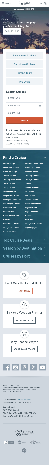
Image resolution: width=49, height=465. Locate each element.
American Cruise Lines (34, 164)
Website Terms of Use (11, 389)
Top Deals (24, 81)
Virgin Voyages (31, 227)
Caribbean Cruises (24, 64)
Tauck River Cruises (11, 223)
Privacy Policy (14, 385)
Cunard (28, 184)
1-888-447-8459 (23, 399)
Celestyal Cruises (32, 180)
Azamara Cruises (31, 172)
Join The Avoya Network (12, 391)
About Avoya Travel (24, 349)
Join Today (24, 291)
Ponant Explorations (33, 203)
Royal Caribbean (31, 211)
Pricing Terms (25, 389)
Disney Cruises (9, 188)
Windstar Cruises (9, 231)
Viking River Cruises (11, 227)
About (5, 385)
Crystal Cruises (9, 184)
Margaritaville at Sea (11, 196)
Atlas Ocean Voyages (11, 168)
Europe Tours (24, 72)
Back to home (12, 31)
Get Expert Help (24, 320)
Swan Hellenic (30, 219)
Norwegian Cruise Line (12, 200)
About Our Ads (35, 387)
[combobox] (24, 97)
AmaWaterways (9, 164)
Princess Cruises (9, 207)
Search (25, 120)
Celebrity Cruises (32, 176)
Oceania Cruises (31, 200)
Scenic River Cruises (11, 215)
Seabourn (29, 215)
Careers (35, 389)
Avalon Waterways (10, 172)
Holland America (9, 192)
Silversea (6, 219)
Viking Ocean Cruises (33, 223)
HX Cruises (29, 192)
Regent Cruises (31, 207)
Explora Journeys (32, 188)
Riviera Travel (8, 211)
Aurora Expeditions (32, 168)
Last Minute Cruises (24, 55)
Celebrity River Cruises (12, 180)
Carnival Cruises (9, 176)
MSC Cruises (30, 196)
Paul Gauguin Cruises (11, 203)
